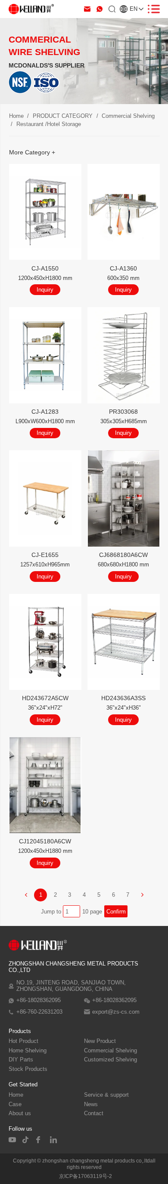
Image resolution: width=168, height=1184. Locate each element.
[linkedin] (54, 1139)
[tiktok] (26, 1139)
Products (20, 1031)
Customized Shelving (110, 1060)
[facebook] (40, 1139)
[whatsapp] (99, 9)
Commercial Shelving (128, 116)
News (91, 1104)
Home (16, 116)
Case (15, 1104)
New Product (100, 1041)
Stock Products (28, 1069)
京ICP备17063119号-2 (85, 1176)
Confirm (116, 911)
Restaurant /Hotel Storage (48, 124)
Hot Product (23, 1041)
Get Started (23, 1084)
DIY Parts (21, 1060)
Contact (93, 1113)
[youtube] (12, 1139)
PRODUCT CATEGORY (63, 116)
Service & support (106, 1095)
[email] (87, 9)
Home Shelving (28, 1051)
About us (20, 1113)
